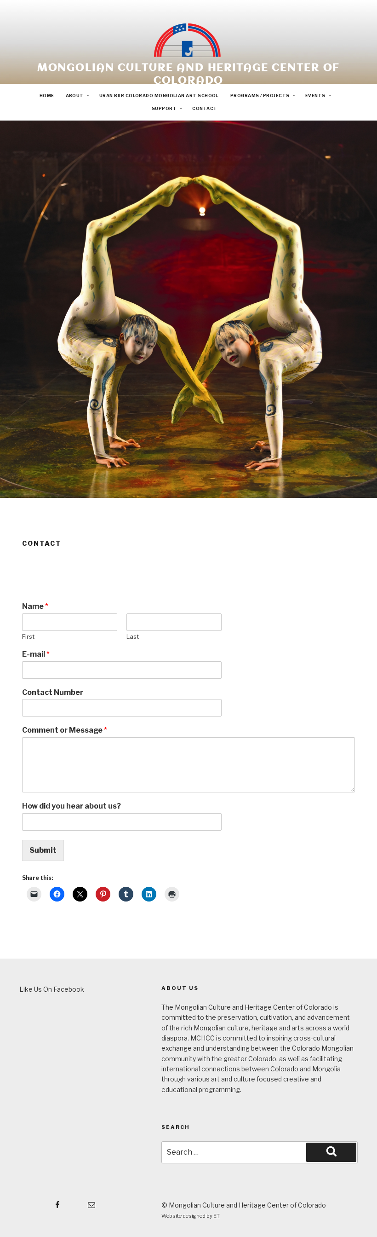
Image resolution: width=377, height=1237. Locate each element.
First (28, 636)
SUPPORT (164, 108)
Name (35, 606)
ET (216, 1216)
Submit (43, 850)
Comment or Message (64, 730)
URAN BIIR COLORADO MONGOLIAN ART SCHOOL (159, 95)
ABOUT (75, 95)
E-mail (36, 654)
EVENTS (315, 95)
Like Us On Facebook (51, 989)
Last (132, 636)
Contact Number (52, 692)
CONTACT (204, 108)
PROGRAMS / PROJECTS (260, 95)
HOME (47, 95)
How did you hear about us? (71, 806)
